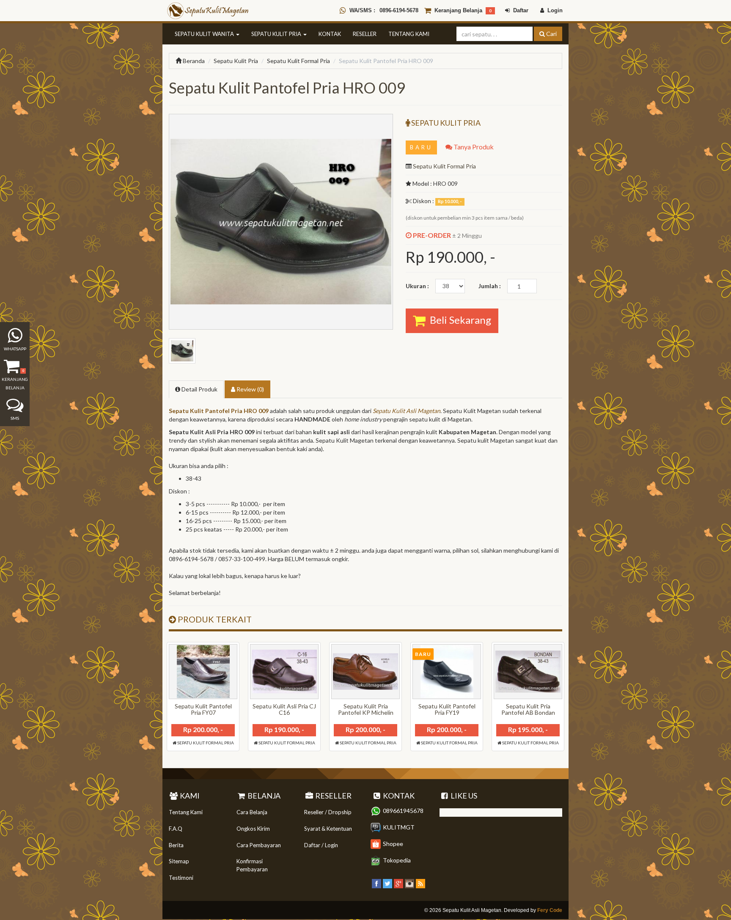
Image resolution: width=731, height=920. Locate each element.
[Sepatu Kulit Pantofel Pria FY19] (446, 671)
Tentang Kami (186, 812)
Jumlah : (489, 285)
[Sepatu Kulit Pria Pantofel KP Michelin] (365, 671)
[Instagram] (409, 882)
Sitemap (179, 861)
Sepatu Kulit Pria (236, 60)
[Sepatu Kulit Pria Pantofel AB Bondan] (528, 671)
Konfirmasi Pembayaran (252, 865)
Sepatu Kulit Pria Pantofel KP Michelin (365, 709)
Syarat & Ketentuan (328, 828)
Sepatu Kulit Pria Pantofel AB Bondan (528, 709)
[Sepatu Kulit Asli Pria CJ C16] (284, 671)
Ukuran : (417, 285)
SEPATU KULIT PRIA (276, 33)
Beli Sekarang (458, 320)
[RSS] (420, 882)
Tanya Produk (473, 147)
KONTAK (330, 33)
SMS (15, 418)
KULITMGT (399, 827)
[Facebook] (376, 882)
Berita (176, 845)
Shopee (393, 843)
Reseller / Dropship (328, 812)
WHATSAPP (15, 348)
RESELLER (364, 33)
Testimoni (181, 877)
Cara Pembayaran (258, 845)
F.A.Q (175, 828)
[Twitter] (387, 882)
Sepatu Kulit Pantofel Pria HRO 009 (219, 410)
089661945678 (403, 810)
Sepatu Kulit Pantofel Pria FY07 (203, 709)
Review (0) (249, 389)
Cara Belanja (251, 812)
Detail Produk (198, 389)
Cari (551, 33)
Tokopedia (397, 860)
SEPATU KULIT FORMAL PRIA (205, 742)
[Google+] (398, 882)
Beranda (193, 60)
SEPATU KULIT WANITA (205, 33)
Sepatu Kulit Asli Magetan (406, 410)
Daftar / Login (321, 845)
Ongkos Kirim (253, 828)
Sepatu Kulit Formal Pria (298, 60)
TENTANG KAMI (408, 33)
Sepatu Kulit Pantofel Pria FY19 (446, 709)
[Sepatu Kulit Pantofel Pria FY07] (203, 671)
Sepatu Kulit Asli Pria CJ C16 (284, 709)
